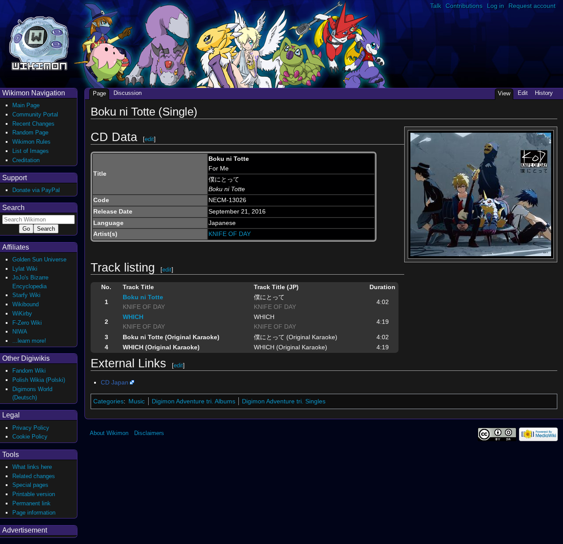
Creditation (26, 160)
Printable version (33, 494)
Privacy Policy (30, 427)
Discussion (127, 93)
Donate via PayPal (36, 190)
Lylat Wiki (24, 268)
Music (136, 401)
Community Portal (35, 114)
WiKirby (22, 313)
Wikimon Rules (31, 141)
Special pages (30, 485)
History (544, 93)
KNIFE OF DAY (229, 233)
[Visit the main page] (39, 42)
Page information (33, 512)
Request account (532, 5)
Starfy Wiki (26, 295)
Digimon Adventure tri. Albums (193, 401)
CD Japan (114, 382)
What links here (32, 467)
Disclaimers (149, 433)
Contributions (464, 5)
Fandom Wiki (29, 370)
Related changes (33, 476)
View (504, 93)
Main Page (26, 105)
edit (149, 139)
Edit (523, 93)
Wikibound (25, 304)
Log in (495, 5)
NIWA (19, 331)
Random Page (30, 132)
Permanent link (31, 503)
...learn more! (29, 340)
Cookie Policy (30, 436)
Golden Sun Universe (39, 259)
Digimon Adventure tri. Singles (283, 401)
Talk (435, 5)
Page (99, 93)
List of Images (30, 151)
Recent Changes (33, 123)
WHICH (133, 316)
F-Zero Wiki (27, 322)
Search (13, 207)
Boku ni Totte (143, 297)
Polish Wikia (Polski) (38, 380)
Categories (108, 401)
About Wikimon (109, 433)
